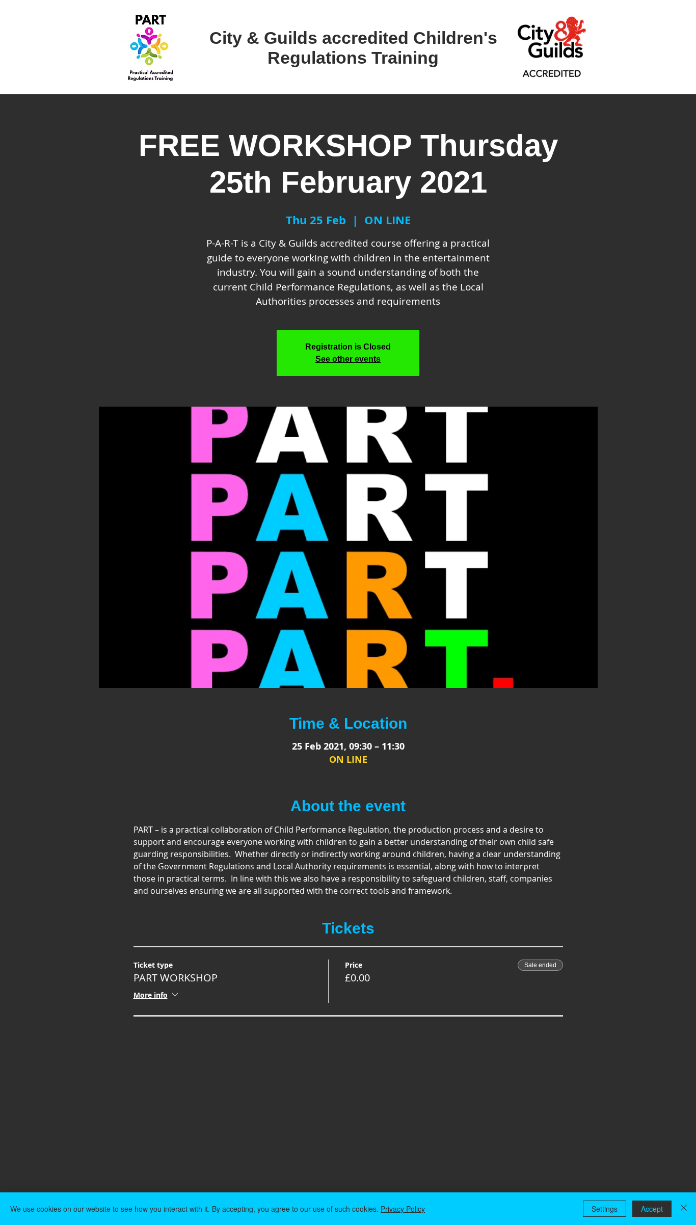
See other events (348, 359)
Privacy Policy (403, 1209)
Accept (652, 1209)
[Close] (684, 1209)
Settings (605, 1209)
